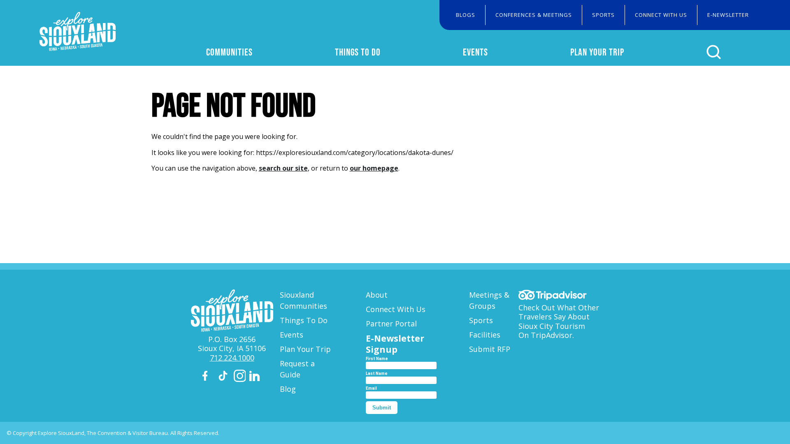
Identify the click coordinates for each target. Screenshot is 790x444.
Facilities (484, 335)
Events (475, 52)
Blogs (465, 14)
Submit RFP (489, 349)
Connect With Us (661, 14)
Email (371, 388)
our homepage (374, 168)
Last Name (377, 373)
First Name (377, 358)
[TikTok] (224, 377)
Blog (288, 389)
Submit (381, 408)
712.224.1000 (232, 358)
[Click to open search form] (713, 52)
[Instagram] (240, 377)
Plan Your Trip (597, 52)
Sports (603, 14)
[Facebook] (208, 377)
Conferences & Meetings (533, 14)
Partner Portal (391, 323)
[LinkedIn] (255, 377)
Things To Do (358, 52)
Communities (229, 52)
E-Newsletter (728, 14)
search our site (283, 168)
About (377, 295)
